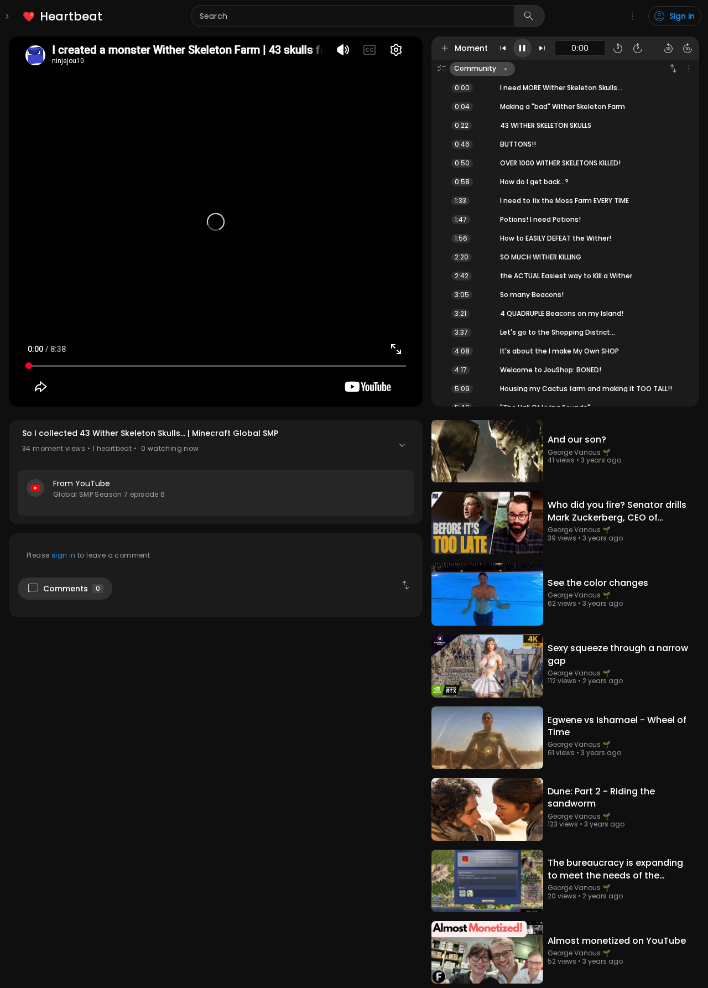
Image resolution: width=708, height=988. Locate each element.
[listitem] (63, 16)
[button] (216, 472)
